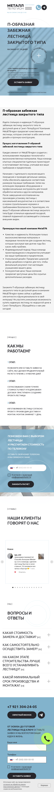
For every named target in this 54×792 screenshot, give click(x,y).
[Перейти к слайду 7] (27, 587)
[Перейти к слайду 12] (38, 587)
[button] (23, 82)
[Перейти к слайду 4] (19, 587)
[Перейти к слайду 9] (31, 587)
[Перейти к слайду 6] (24, 587)
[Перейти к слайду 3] (17, 587)
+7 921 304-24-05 (22, 707)
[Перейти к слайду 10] (34, 587)
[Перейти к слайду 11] (36, 587)
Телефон (11, 754)
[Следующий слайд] (51, 561)
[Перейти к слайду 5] (22, 587)
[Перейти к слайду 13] (41, 587)
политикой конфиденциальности (22, 476)
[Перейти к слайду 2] (15, 587)
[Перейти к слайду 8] (29, 587)
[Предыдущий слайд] (2, 561)
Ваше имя (12, 742)
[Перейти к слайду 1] (12, 587)
